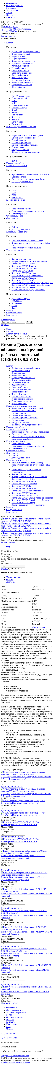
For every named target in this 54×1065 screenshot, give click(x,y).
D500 (14, 193)
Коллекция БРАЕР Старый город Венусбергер (32, 282)
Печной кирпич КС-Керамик (24, 145)
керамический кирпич (21, 80)
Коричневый (17, 115)
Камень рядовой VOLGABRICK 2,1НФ (19, 824)
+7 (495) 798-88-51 (9, 29)
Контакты (10, 17)
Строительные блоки (15, 216)
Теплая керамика (19, 213)
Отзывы (10, 1029)
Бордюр (9, 310)
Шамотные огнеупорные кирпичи (27, 152)
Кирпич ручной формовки (23, 61)
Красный (16, 117)
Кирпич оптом (18, 56)
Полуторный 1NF (19, 98)
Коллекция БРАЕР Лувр (22, 271)
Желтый (15, 119)
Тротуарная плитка (14, 250)
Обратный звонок (9, 33)
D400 (14, 190)
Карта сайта (11, 1024)
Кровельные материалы (17, 232)
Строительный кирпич (22, 73)
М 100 (14, 100)
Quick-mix (16, 227)
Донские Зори (38, 627)
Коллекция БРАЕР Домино (24, 266)
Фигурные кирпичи (20, 149)
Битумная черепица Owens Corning (27, 241)
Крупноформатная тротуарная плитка (28, 290)
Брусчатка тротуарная (21, 259)
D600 (14, 195)
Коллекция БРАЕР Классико (24, 268)
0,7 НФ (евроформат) (21, 96)
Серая (14, 306)
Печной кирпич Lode (21, 142)
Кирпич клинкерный (21, 54)
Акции (9, 13)
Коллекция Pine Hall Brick (23, 264)
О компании (11, 3)
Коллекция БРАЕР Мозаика (24, 273)
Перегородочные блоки (22, 181)
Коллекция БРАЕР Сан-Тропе (25, 280)
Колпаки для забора (15, 163)
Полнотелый (17, 122)
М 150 (14, 103)
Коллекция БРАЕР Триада (23, 287)
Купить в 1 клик (15, 569)
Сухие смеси (12, 218)
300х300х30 (17, 301)
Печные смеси (18, 147)
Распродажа (11, 315)
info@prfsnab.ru (24, 29)
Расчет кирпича (8, 36)
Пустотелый (17, 124)
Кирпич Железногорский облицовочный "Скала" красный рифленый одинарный (23, 856)
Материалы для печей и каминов (21, 126)
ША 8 (14, 161)
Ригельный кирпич (20, 66)
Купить (4, 569)
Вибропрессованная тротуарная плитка (29, 261)
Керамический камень (21, 209)
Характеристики (13, 577)
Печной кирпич (19, 140)
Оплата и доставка (14, 5)
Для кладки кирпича (21, 229)
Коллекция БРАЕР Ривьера (24, 278)
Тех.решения (12, 10)
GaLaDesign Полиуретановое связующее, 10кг (21, 803)
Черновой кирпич (20, 77)
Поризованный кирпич (22, 85)
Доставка (10, 582)
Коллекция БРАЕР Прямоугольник (27, 275)
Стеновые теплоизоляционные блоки (28, 179)
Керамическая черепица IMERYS (26, 248)
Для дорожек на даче (21, 298)
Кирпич (9, 43)
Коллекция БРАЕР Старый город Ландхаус (31, 285)
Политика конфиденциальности (15, 1063)
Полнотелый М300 (20, 105)
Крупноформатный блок (23, 63)
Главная (9, 329)
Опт (8, 547)
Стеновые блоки (19, 177)
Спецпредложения (14, 1010)
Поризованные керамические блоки (28, 211)
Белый (14, 110)
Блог (8, 1026)
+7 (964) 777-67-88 (9, 31)
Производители (8, 319)
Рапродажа (11, 8)
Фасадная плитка (14, 313)
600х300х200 (17, 197)
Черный (15, 112)
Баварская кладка (19, 108)
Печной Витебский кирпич (24, 138)
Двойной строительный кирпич (26, 52)
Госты (9, 1015)
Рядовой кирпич (19, 68)
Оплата (9, 579)
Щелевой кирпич (19, 87)
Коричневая (17, 303)
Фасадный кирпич (20, 75)
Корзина (5, 324)
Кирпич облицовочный (22, 82)
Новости (10, 15)
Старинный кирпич (20, 70)
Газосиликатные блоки (16, 165)
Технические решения (16, 1012)
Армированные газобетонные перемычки (30, 174)
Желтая (15, 308)
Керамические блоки (15, 200)
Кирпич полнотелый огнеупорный (27, 135)
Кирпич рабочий (19, 59)
